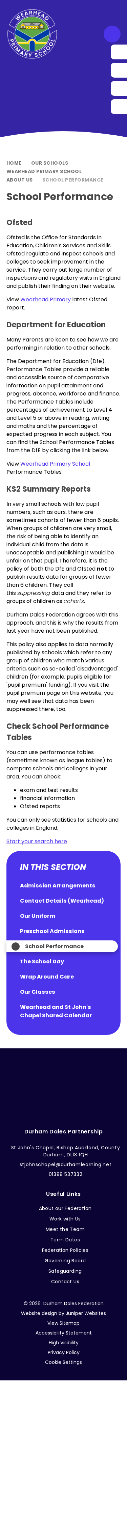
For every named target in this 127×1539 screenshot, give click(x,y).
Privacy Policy (64, 1352)
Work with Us (65, 1218)
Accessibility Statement (64, 1332)
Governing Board (65, 1260)
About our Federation (65, 1208)
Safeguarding (65, 1271)
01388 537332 (66, 1174)
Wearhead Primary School (44, 171)
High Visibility (64, 1342)
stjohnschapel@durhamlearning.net (66, 1164)
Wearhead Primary (45, 299)
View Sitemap (63, 1323)
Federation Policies (65, 1250)
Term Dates (65, 1239)
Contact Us (65, 1281)
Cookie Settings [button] (63, 1362)
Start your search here (36, 841)
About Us (19, 179)
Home (14, 163)
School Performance (73, 179)
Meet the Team (65, 1229)
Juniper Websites (86, 1313)
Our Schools (49, 163)
